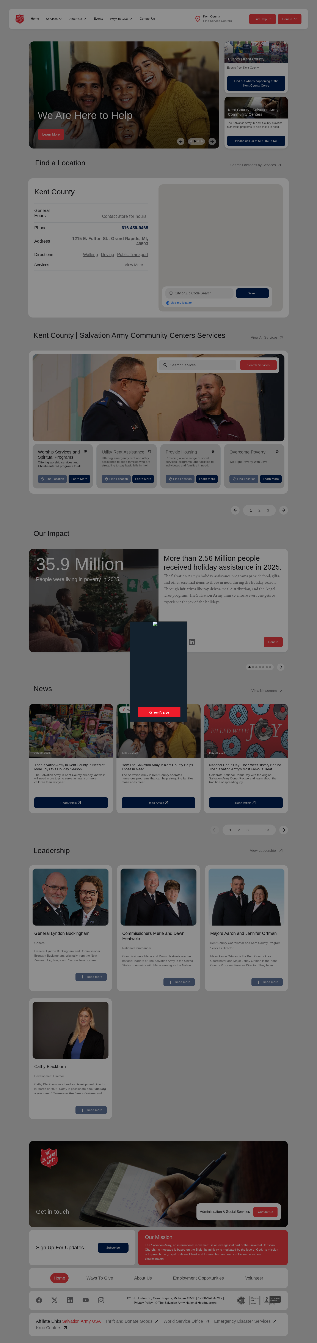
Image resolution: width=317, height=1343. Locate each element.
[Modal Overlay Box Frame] (158, 671)
